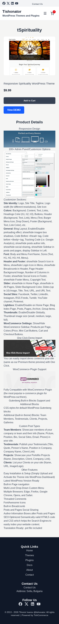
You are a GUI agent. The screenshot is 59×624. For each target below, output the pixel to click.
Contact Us (37, 4)
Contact (29, 574)
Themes (29, 555)
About (29, 570)
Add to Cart (29, 100)
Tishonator (11, 11)
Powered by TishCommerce (35, 615)
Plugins (29, 560)
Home (29, 550)
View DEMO (14, 110)
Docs (29, 565)
